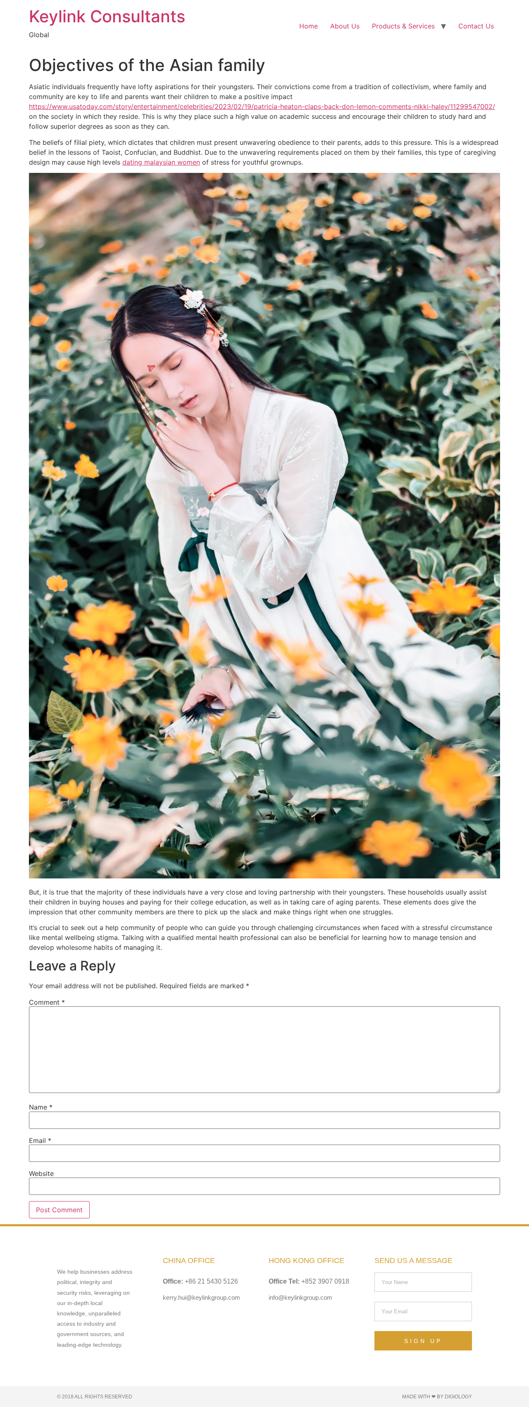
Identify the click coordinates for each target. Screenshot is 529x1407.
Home (308, 26)
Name (40, 1107)
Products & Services (403, 26)
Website (41, 1173)
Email (40, 1140)
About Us (345, 26)
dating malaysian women (161, 162)
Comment (47, 1002)
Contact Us (476, 26)
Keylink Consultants (107, 16)
